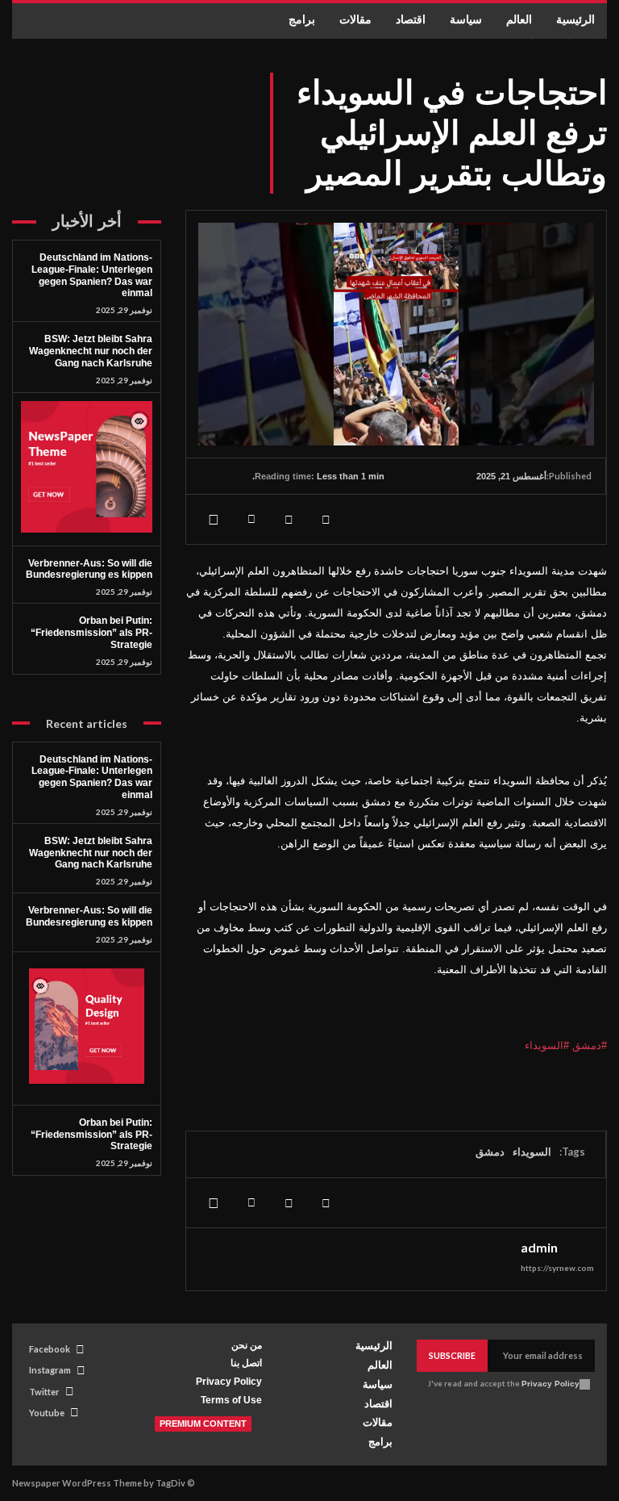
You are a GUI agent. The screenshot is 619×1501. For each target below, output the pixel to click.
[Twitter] (288, 519)
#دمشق (589, 1045)
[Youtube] (74, 1413)
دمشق (490, 1151)
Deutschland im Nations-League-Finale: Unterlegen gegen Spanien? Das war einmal (91, 275)
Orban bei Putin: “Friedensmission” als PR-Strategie (91, 632)
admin (539, 1247)
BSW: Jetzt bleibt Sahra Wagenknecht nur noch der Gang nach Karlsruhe (90, 351)
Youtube (46, 1412)
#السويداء (547, 1045)
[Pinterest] (251, 519)
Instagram (50, 1370)
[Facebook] (326, 519)
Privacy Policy (550, 1383)
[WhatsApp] (214, 519)
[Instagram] (81, 1371)
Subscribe (452, 1355)
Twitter (44, 1391)
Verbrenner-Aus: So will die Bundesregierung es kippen (89, 569)
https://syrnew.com (557, 1268)
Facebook (49, 1349)
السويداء (532, 1151)
